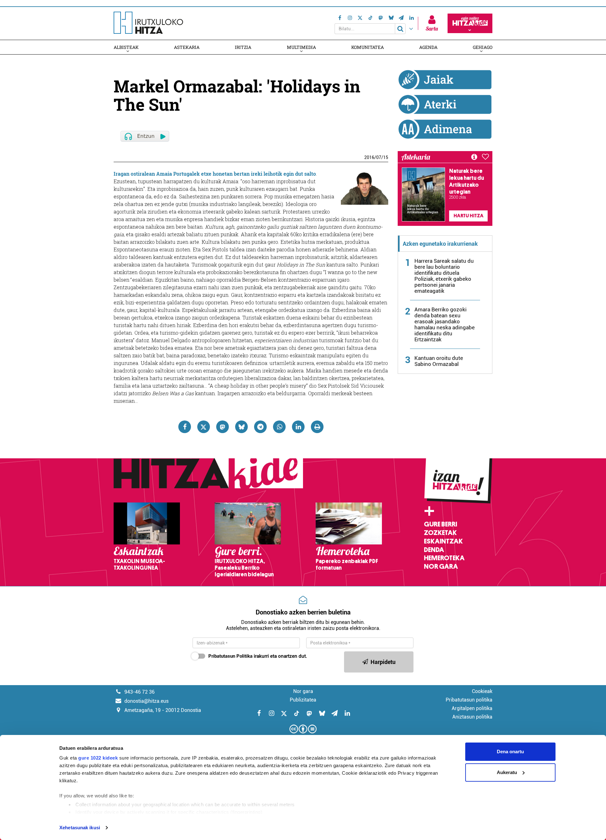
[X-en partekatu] (203, 426)
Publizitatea (303, 700)
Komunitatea (367, 47)
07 (378, 157)
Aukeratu (507, 772)
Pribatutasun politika (469, 700)
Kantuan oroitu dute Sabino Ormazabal (438, 361)
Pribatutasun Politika (230, 656)
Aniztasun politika (472, 717)
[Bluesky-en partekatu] (241, 426)
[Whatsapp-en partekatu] (279, 426)
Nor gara (441, 566)
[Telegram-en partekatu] (260, 426)
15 (385, 157)
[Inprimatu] (317, 426)
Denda (434, 549)
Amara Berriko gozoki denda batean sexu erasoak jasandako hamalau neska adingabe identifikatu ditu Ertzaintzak (444, 324)
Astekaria (186, 47)
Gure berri (440, 524)
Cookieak (482, 691)
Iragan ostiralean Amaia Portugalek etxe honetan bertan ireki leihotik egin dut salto (215, 173)
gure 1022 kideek (98, 758)
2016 (369, 157)
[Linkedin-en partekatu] (298, 426)
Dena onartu (510, 751)
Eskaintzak (443, 541)
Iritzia (243, 47)
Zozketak (440, 532)
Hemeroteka (444, 558)
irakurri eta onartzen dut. (257, 656)
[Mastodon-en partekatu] (222, 426)
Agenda (428, 47)
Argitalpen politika (472, 708)
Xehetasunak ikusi (79, 827)
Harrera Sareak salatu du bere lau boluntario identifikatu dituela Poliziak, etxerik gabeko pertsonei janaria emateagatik (444, 276)
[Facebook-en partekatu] (184, 426)
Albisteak (126, 47)
